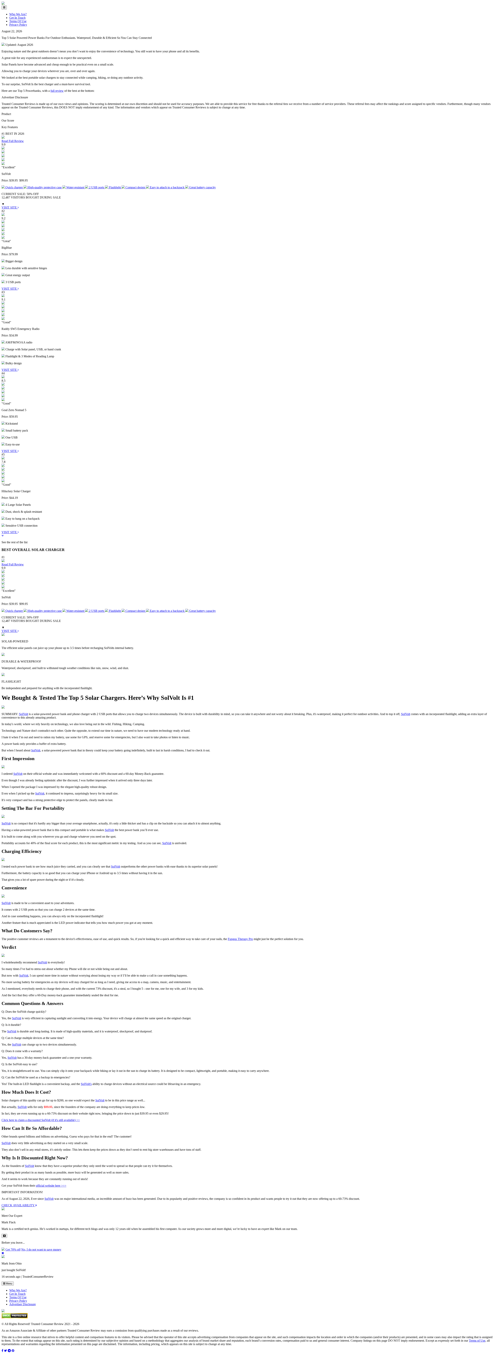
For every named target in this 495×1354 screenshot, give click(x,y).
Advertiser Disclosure (22, 1304)
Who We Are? (18, 14)
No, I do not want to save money (41, 1249)
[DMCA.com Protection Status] (15, 1317)
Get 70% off (12, 1249)
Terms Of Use (17, 21)
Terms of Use (477, 1340)
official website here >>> (51, 1185)
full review (57, 90)
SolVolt (23, 714)
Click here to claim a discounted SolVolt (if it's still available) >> (41, 1120)
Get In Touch (17, 17)
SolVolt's (86, 1084)
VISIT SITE (10, 207)
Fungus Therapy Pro (240, 939)
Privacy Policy (18, 24)
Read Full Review (13, 141)
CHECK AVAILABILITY (18, 1205)
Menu (8, 1283)
